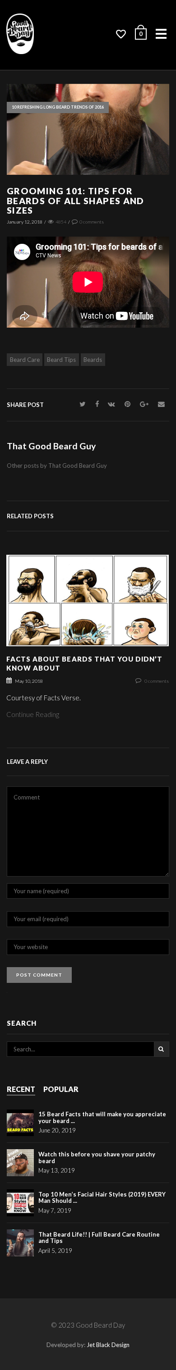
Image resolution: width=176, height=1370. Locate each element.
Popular (61, 1089)
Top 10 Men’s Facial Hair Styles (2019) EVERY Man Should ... (102, 1197)
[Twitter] (83, 404)
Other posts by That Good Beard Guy (57, 465)
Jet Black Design (108, 1344)
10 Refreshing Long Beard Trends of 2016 (58, 107)
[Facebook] (96, 404)
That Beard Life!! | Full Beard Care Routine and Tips (99, 1237)
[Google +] (144, 404)
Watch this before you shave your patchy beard (96, 1157)
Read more (87, 609)
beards (92, 359)
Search (161, 1049)
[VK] (111, 404)
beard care (25, 359)
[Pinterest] (127, 404)
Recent (21, 1089)
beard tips (61, 359)
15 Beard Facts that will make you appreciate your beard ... (102, 1117)
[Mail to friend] (161, 404)
